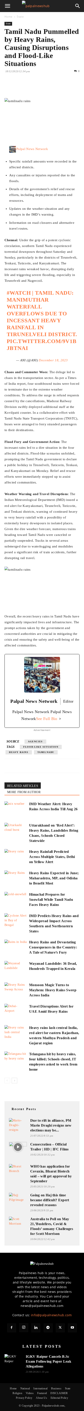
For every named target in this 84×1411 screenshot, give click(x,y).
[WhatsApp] (39, 87)
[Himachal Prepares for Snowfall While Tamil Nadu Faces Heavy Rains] (15, 899)
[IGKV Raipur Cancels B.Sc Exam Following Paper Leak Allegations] (13, 1359)
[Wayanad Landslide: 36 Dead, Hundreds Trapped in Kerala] (15, 968)
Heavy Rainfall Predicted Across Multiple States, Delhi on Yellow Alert (52, 857)
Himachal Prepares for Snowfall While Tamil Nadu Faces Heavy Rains (51, 900)
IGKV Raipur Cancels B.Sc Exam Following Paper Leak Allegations (48, 1361)
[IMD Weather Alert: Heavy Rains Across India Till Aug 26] (15, 809)
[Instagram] (23, 1327)
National (25, 1388)
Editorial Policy (59, 1397)
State (20, 17)
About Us (41, 1397)
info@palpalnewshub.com (51, 1315)
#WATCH (19, 293)
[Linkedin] (50, 87)
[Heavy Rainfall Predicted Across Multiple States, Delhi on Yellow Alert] (15, 856)
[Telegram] (48, 1327)
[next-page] (14, 1080)
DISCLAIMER (59, 1393)
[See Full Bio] (60, 718)
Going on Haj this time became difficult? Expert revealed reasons (49, 1200)
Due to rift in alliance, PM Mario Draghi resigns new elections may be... (51, 1125)
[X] (19, 87)
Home (8, 17)
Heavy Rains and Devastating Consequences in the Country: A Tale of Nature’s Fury (53, 947)
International (40, 1388)
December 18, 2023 (53, 360)
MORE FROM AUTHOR (24, 792)
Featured (42, 1393)
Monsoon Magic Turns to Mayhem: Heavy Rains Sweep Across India (52, 990)
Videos (30, 1393)
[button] (7, 6)
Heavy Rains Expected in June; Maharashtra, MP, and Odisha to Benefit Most (54, 878)
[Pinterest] (29, 87)
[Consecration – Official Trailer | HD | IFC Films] (18, 1147)
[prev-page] (7, 1080)
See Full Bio (46, 718)
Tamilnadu (45, 752)
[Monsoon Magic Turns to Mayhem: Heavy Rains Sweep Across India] (15, 990)
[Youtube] (72, 1327)
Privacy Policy (24, 1397)
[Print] (60, 87)
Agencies (35, 741)
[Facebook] (8, 87)
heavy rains (18, 752)
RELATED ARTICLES (22, 786)
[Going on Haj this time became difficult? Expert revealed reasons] (18, 1198)
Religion (17, 1393)
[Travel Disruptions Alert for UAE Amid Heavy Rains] (15, 1011)
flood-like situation (40, 747)
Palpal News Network (32, 149)
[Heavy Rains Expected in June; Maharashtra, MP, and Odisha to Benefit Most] (15, 878)
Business (56, 1388)
